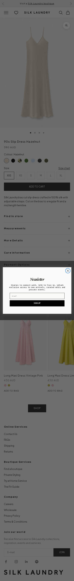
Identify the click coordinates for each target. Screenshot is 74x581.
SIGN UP (37, 303)
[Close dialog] (67, 270)
